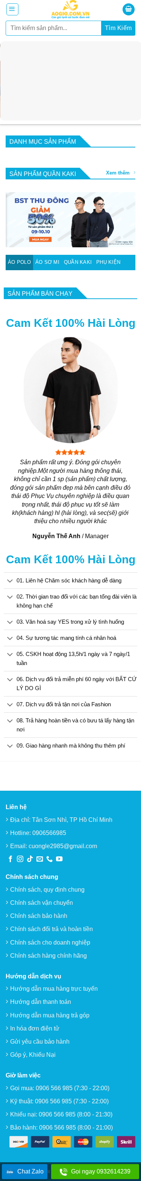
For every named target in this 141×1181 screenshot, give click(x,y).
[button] (12, 9)
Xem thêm (118, 173)
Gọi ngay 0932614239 (100, 1171)
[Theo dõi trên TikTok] (30, 859)
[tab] (19, 262)
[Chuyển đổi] (10, 581)
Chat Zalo (30, 1171)
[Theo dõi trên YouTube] (59, 859)
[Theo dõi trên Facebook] (10, 859)
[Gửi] (118, 28)
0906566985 (49, 832)
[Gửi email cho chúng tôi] (39, 859)
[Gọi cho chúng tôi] (49, 859)
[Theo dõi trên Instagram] (20, 859)
